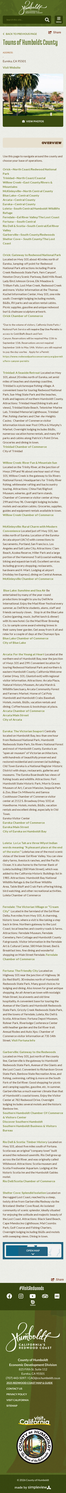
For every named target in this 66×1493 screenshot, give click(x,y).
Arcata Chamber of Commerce (24, 710)
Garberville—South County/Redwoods (29, 234)
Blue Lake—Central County (21, 195)
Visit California (17, 1400)
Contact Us (14, 1388)
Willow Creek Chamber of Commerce (28, 515)
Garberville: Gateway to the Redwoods (29, 1052)
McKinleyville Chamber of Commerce (28, 578)
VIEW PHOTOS (35, 121)
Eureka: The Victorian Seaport (23, 731)
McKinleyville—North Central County (28, 191)
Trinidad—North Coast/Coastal (24, 178)
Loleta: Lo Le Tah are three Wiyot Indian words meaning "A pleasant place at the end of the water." (32, 847)
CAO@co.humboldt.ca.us (44, 1378)
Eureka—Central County (19, 204)
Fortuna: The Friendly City (20, 970)
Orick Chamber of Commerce (23, 316)
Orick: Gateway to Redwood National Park (32, 255)
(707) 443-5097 (16, 1378)
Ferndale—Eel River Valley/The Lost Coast (31, 217)
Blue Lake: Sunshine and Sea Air (24, 590)
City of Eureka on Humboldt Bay (25, 831)
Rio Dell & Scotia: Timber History (25, 1142)
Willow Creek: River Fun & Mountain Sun (30, 462)
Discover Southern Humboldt (23, 1121)
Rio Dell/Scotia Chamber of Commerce (29, 1181)
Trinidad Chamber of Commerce (25, 446)
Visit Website (11, 67)
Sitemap (11, 1405)
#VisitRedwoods (31, 1288)
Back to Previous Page (21, 33)
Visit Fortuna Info (23, 1040)
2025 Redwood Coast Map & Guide (29, 1382)
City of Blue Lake (14, 642)
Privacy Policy (16, 1394)
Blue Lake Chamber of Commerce (25, 638)
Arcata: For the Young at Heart (23, 654)
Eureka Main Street (16, 827)
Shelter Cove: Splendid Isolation (24, 1192)
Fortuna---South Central (19, 221)
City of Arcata (12, 719)
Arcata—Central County (19, 199)
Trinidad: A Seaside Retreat (21, 372)
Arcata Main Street (16, 715)
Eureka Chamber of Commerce (24, 822)
